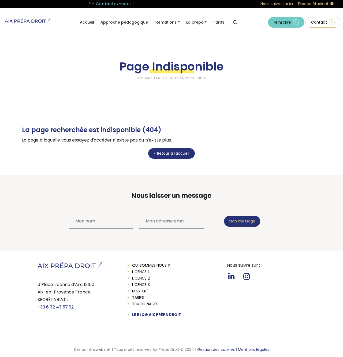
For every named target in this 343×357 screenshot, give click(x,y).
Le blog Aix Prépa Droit (156, 314)
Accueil (87, 22)
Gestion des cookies (216, 349)
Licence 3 (141, 284)
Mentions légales (253, 349)
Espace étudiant (314, 3)
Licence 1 (140, 271)
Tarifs (218, 22)
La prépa (195, 22)
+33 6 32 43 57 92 (56, 307)
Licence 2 (141, 278)
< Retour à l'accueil (171, 153)
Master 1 (140, 291)
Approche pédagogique (124, 22)
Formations (165, 22)
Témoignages (145, 304)
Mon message (242, 221)
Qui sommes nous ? (151, 265)
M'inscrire (282, 22)
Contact (319, 22)
